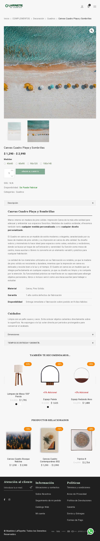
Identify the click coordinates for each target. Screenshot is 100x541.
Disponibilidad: (11, 187)
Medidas (8, 159)
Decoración (38, 18)
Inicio (6, 18)
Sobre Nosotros (43, 494)
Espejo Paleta (50, 399)
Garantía (71, 507)
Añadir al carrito (30, 171)
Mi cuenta (40, 513)
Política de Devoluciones (79, 500)
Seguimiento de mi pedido (48, 500)
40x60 (10, 163)
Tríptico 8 (81, 459)
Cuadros (51, 18)
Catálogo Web (42, 507)
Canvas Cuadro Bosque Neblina (18, 460)
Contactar (29, 487)
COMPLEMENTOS (21, 18)
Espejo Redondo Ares (81, 399)
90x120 (34, 163)
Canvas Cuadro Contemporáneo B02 (50, 460)
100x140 (47, 163)
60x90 (22, 163)
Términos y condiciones (78, 487)
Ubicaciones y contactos (47, 487)
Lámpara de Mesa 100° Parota (18, 395)
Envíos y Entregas (76, 513)
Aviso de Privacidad (77, 494)
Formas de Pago (75, 520)
